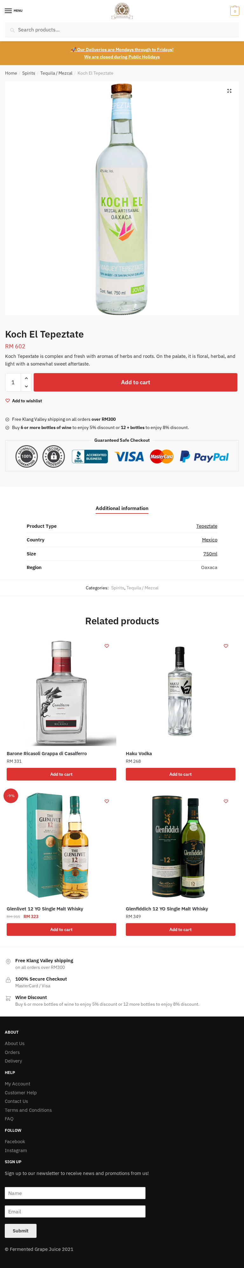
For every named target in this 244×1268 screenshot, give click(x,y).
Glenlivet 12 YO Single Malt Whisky (45, 909)
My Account (17, 1084)
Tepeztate (206, 526)
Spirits (28, 73)
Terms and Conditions (28, 1110)
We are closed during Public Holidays (122, 57)
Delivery (13, 1061)
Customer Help (21, 1093)
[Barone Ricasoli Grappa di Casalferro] (61, 691)
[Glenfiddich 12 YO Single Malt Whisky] (180, 846)
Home (11, 73)
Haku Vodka (139, 753)
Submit (21, 1231)
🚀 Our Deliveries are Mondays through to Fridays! (122, 49)
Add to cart (135, 382)
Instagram (16, 1150)
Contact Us (16, 1101)
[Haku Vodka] (180, 691)
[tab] (122, 503)
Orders (12, 1052)
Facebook (15, 1141)
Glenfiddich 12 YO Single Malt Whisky (167, 909)
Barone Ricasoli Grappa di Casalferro (47, 753)
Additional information (122, 508)
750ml (210, 554)
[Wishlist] (107, 646)
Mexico (209, 540)
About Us (14, 1043)
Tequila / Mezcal (56, 73)
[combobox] (122, 29)
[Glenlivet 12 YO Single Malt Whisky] (61, 846)
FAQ (9, 1119)
